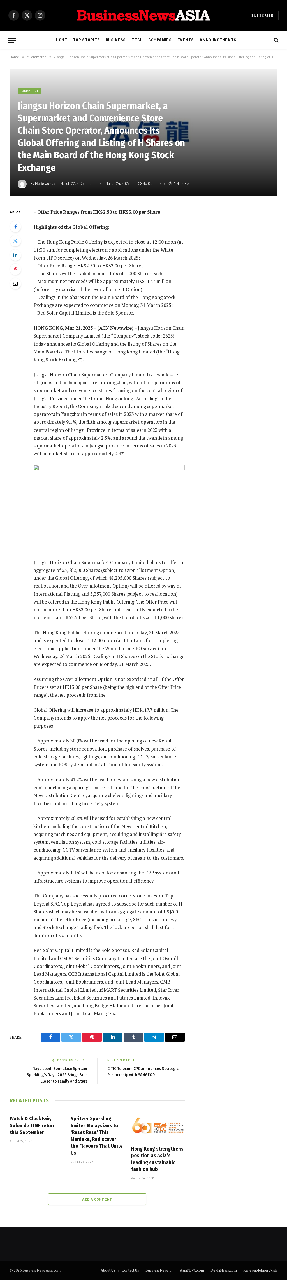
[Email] (15, 283)
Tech (136, 39)
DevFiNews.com (223, 1270)
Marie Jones (45, 183)
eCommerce (29, 91)
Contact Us (130, 1270)
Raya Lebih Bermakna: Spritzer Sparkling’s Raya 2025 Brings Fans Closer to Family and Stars (57, 1075)
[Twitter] (15, 240)
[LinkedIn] (15, 255)
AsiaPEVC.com (192, 1270)
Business (116, 39)
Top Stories (86, 39)
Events (185, 39)
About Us (108, 1270)
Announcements (218, 39)
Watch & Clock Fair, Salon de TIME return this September (33, 1125)
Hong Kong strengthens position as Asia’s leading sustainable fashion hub (157, 1159)
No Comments (154, 183)
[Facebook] (15, 226)
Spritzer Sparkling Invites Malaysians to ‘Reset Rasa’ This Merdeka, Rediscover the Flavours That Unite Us (97, 1136)
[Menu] (12, 40)
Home (61, 39)
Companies (160, 39)
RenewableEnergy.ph (260, 1270)
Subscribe (262, 15)
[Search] (276, 40)
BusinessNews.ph (159, 1270)
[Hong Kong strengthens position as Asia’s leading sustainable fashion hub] (158, 1126)
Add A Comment (97, 1199)
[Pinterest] (15, 269)
